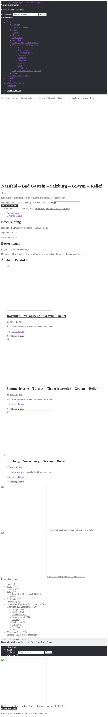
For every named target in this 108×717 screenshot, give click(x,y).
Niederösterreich (25, 53)
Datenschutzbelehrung (11, 642)
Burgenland (23, 50)
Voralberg (22, 68)
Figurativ (16, 25)
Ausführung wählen (15, 336)
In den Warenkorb (9, 206)
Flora (14, 30)
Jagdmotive (17, 37)
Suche (42, 15)
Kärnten (21, 63)
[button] (8, 17)
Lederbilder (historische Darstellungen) (24, 604)
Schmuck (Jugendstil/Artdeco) (25, 42)
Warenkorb (12, 655)
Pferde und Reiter (20, 27)
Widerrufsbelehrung (15, 83)
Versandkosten (58, 198)
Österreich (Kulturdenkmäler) (25, 45)
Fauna (15, 32)
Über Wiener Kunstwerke (18, 75)
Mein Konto (12, 647)
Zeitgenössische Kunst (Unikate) (26, 70)
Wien (20, 47)
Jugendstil (16, 40)
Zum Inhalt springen (32, 2)
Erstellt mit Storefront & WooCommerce (39, 642)
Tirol (20, 65)
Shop (9, 22)
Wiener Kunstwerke (10, 5)
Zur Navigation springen (12, 2)
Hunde (15, 73)
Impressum (11, 86)
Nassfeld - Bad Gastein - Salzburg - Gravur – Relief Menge (27, 202)
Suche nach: (6, 14)
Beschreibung (13, 213)
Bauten (15, 35)
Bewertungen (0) (14, 216)
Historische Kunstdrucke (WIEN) (22, 594)
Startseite (5, 98)
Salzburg (22, 58)
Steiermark (23, 60)
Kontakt (10, 78)
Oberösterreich (24, 55)
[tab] (57, 213)
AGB (9, 80)
